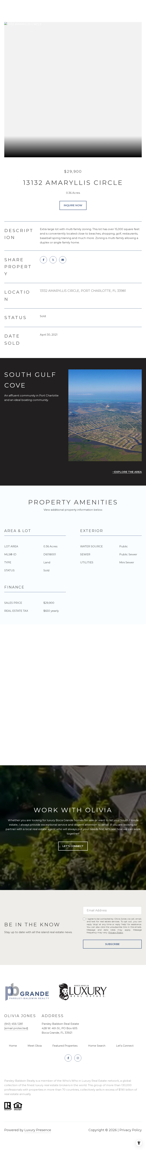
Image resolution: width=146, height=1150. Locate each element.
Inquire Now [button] (73, 205)
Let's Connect (125, 1045)
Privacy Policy (115, 932)
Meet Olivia (35, 1045)
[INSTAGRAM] (77, 1058)
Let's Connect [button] (73, 846)
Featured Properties (64, 1045)
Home (13, 1045)
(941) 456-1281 (13, 1023)
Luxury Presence (37, 1130)
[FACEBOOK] (68, 1058)
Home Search (96, 1045)
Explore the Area (128, 471)
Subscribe (112, 944)
